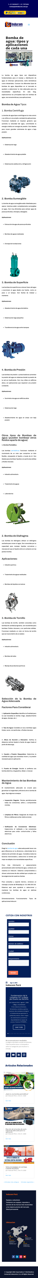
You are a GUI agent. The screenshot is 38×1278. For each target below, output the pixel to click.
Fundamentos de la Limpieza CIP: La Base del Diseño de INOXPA (19, 997)
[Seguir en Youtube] (13, 1055)
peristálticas (15, 450)
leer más (8, 1101)
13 (26, 1033)
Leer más (19, 1027)
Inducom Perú (15, 1002)
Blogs (15, 1004)
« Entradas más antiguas (11, 1182)
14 (28, 1033)
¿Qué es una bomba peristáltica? (17, 1094)
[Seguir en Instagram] (24, 1055)
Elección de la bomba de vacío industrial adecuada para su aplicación (16, 1130)
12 (25, 1033)
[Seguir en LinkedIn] (18, 1055)
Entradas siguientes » (27, 1182)
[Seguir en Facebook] (8, 1055)
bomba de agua (13, 848)
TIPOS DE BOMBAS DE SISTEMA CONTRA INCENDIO (16, 1168)
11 (23, 1033)
